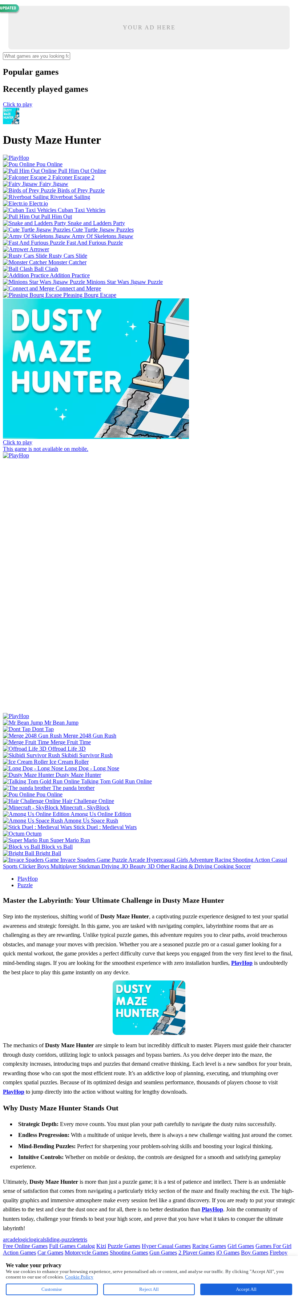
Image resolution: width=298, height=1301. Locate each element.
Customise (51, 1289)
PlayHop (27, 879)
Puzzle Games (124, 1246)
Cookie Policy (79, 1277)
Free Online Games (25, 1246)
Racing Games (209, 1246)
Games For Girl (273, 1246)
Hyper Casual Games (166, 1246)
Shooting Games (129, 1252)
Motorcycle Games (86, 1252)
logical (36, 1239)
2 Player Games (196, 1252)
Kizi (101, 1246)
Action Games (19, 1252)
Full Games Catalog (72, 1246)
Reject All (149, 1289)
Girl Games (240, 1246)
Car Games (50, 1252)
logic (23, 1239)
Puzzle (25, 885)
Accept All (246, 1289)
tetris (81, 1239)
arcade (10, 1239)
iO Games (227, 1252)
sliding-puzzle (60, 1239)
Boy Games (254, 1252)
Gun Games (163, 1252)
